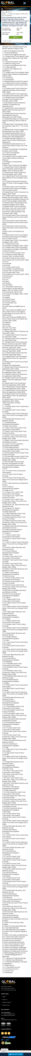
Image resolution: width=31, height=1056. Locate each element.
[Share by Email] (7, 12)
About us (5, 999)
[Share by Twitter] (9, 12)
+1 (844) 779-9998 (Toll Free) (9, 1014)
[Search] (24, 3)
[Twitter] (2, 1033)
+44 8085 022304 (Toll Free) (9, 1015)
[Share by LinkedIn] (11, 12)
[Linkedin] (9, 1033)
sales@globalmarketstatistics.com (9, 1019)
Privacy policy (6, 1005)
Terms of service (7, 1002)
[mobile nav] (28, 2)
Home (4, 996)
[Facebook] (5, 1033)
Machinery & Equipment (10, 8)
